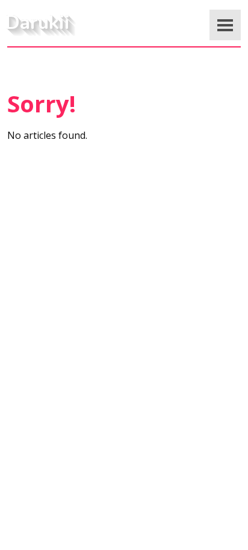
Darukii (37, 22)
